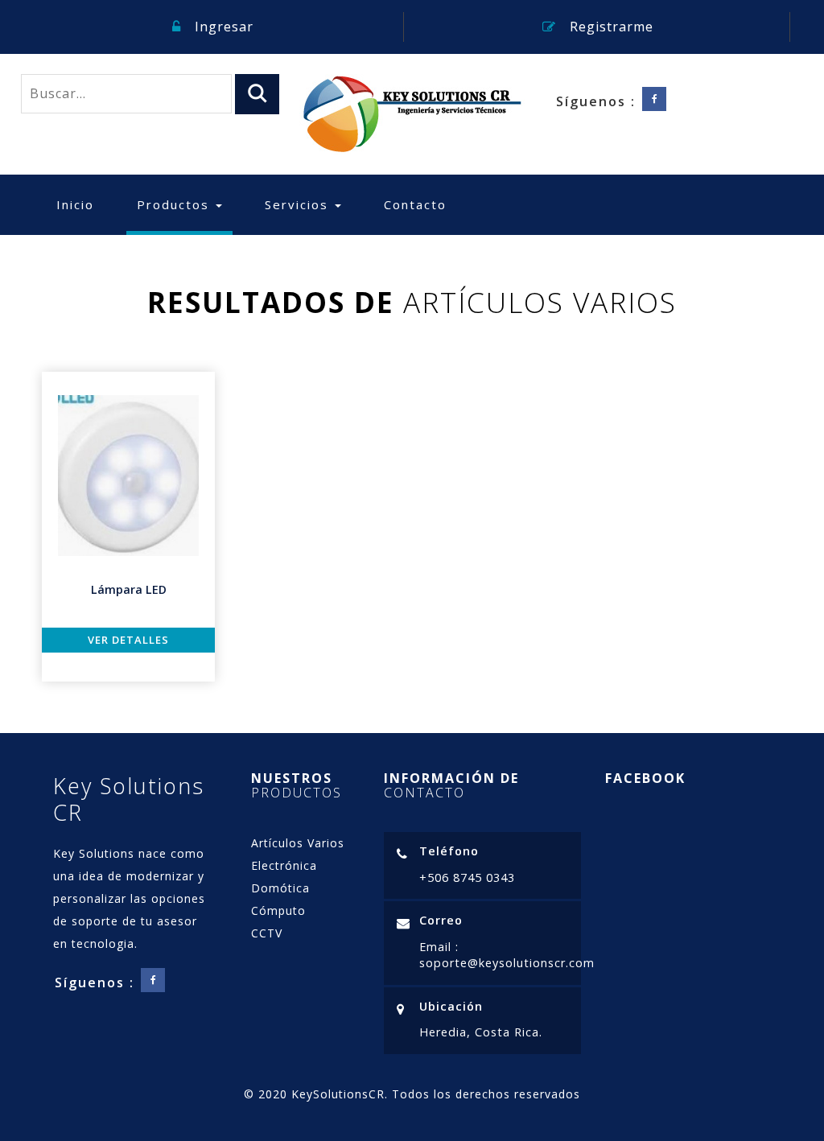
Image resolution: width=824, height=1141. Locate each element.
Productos (185, 204)
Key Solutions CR (128, 799)
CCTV (266, 933)
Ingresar (222, 26)
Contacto (415, 204)
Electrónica (284, 865)
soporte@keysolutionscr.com (507, 962)
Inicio (75, 204)
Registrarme (609, 26)
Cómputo (278, 910)
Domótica (280, 888)
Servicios (299, 204)
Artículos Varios (297, 843)
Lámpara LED (129, 589)
